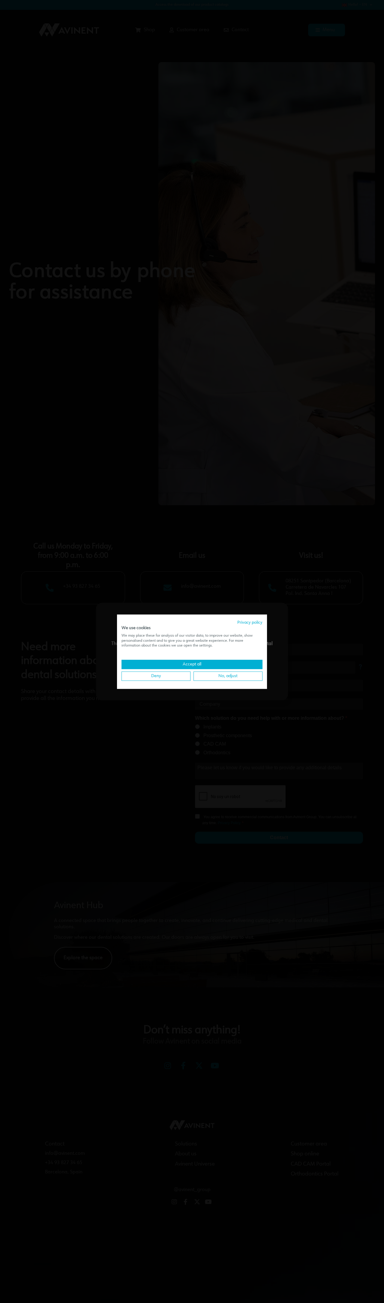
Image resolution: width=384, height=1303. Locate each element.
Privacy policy (249, 622)
